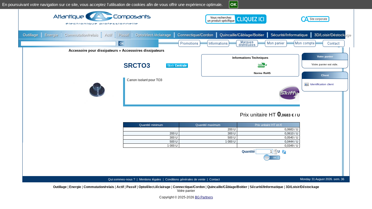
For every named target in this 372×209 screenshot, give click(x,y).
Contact (214, 179)
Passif (131, 187)
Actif (120, 187)
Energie (75, 187)
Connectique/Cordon (189, 187)
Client (325, 75)
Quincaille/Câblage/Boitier (227, 187)
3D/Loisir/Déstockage (302, 187)
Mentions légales (150, 179)
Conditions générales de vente (185, 179)
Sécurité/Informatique (266, 187)
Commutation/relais (99, 187)
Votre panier (325, 56)
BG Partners (204, 197)
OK (233, 4)
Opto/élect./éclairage (154, 187)
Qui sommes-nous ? (121, 179)
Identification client (322, 84)
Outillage (60, 187)
